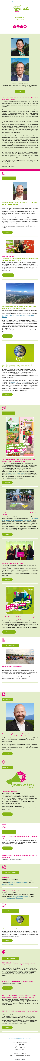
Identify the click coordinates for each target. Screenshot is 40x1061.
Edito (20, 91)
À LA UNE (9, 178)
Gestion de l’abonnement (24, 1038)
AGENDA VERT (8, 831)
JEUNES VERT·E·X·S (7, 767)
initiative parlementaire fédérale (16, 473)
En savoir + (7, 232)
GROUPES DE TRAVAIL (10, 872)
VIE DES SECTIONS (10, 645)
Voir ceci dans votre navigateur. (20, 2)
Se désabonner (13, 1038)
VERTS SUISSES (7, 699)
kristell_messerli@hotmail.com (15, 898)
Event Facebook (8, 275)
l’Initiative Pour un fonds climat (18, 382)
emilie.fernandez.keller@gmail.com (17, 882)
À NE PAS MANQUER (10, 958)
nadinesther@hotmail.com (9, 884)
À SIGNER (10, 910)
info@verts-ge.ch (20, 1044)
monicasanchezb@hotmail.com (21, 896)
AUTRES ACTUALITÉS (8, 413)
